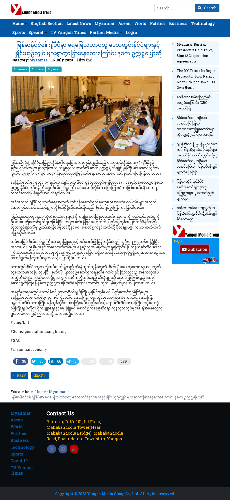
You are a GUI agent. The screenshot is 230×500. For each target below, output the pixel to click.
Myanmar (38, 60)
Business (20, 69)
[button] (20, 23)
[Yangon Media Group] (31, 9)
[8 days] (195, 243)
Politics (37, 69)
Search (210, 7)
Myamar (54, 69)
